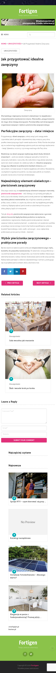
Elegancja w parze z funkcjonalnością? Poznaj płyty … (25, 616)
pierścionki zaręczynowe (11, 193)
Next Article (43, 283)
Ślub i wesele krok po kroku (22, 388)
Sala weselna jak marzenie (21, 340)
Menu (6, 34)
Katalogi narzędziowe (20, 538)
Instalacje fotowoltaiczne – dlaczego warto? (27, 576)
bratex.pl (12, 629)
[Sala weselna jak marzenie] (28, 316)
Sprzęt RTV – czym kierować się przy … (28, 501)
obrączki (10, 214)
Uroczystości (14, 43)
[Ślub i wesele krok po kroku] (28, 364)
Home (3, 43)
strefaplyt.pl (13, 626)
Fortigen (28, 11)
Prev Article (13, 283)
